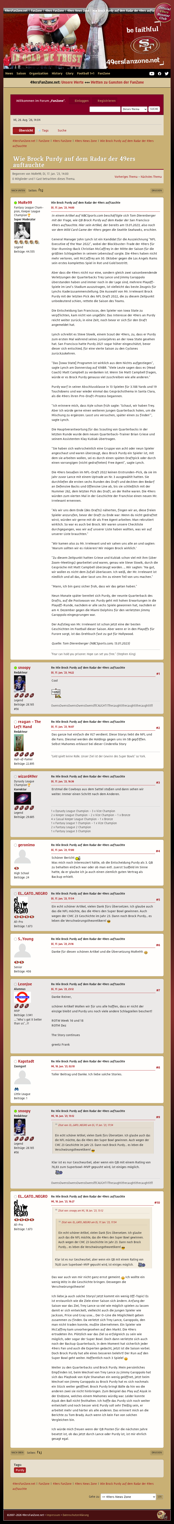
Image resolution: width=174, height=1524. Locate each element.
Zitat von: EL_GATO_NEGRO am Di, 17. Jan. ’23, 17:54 (85, 1125)
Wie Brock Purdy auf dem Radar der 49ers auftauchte (85, 203)
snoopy (24, 667)
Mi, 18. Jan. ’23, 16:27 (62, 1201)
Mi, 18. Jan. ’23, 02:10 (63, 1066)
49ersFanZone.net (85, 43)
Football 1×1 (85, 73)
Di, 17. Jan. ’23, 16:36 (62, 781)
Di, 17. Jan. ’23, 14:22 (62, 672)
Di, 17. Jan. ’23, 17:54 (62, 898)
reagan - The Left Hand (27, 724)
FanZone (104, 73)
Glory (69, 73)
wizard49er (28, 776)
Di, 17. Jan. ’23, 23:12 (62, 989)
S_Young (25, 938)
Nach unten (18, 190)
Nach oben (17, 1452)
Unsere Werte (72, 82)
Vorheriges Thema (126, 177)
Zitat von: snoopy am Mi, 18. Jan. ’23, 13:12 (80, 1210)
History (57, 73)
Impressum (53, 1515)
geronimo (26, 844)
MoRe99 (25, 202)
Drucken (157, 190)
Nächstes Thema (151, 177)
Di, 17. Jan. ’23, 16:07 (62, 726)
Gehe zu (94, 1497)
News (9, 73)
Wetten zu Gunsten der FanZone (117, 82)
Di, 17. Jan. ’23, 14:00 (62, 207)
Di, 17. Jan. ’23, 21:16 (62, 944)
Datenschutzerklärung (76, 1515)
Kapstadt (26, 1061)
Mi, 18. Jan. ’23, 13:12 (62, 1116)
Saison (21, 73)
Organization (38, 73)
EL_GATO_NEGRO (33, 893)
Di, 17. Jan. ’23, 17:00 (62, 850)
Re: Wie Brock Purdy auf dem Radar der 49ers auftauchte (88, 668)
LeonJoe (25, 984)
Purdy (20, 1470)
